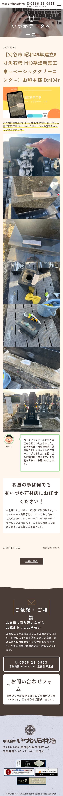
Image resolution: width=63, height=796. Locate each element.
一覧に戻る (31, 561)
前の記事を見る (11, 547)
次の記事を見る (51, 547)
